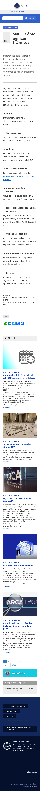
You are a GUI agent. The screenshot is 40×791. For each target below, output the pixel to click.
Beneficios (18, 673)
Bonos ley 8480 (11, 711)
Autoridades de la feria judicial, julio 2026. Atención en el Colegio (19, 376)
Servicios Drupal (33, 786)
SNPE (5, 316)
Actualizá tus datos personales (18, 565)
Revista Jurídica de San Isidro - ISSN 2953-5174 (19, 728)
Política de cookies (10, 771)
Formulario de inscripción (15, 706)
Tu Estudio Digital (10, 27)
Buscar (31, 18)
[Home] (21, 6)
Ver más (7, 408)
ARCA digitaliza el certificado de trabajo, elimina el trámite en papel (18, 626)
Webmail (9, 716)
